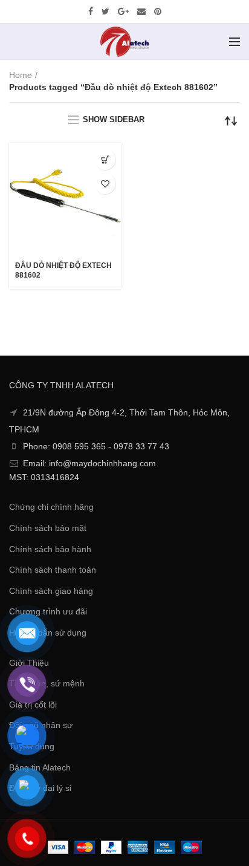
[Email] (141, 11)
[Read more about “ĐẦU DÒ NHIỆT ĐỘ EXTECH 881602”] (104, 159)
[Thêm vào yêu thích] (104, 183)
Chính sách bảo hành (50, 549)
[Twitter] (105, 11)
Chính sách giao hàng (51, 591)
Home (20, 75)
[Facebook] (90, 11)
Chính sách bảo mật (47, 528)
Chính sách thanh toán (52, 570)
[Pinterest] (158, 11)
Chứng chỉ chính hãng (51, 507)
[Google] (123, 11)
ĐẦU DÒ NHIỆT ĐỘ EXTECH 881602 (63, 270)
